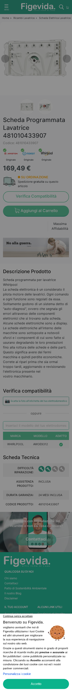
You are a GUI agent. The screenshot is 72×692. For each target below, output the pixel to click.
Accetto (36, 684)
